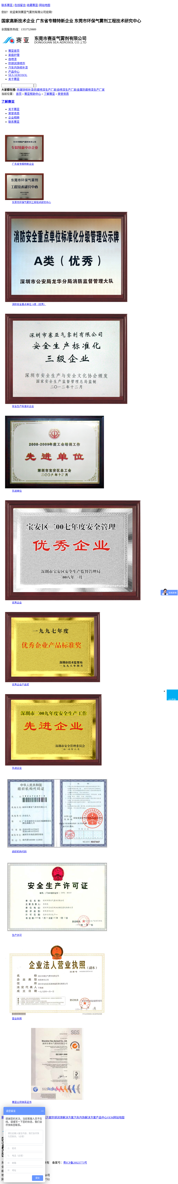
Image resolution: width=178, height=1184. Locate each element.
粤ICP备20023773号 (75, 1162)
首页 (19, 93)
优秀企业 (17, 602)
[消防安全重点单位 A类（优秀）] (66, 301)
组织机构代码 (19, 851)
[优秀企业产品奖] (52, 681)
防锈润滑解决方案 (62, 1117)
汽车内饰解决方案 (85, 1117)
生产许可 (17, 935)
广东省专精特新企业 (23, 164)
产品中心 (13, 71)
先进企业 (17, 768)
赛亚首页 (13, 50)
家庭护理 (13, 55)
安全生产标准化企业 (23, 406)
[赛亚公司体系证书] (57, 1099)
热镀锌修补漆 (25, 89)
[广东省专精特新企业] (24, 161)
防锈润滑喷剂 (16, 63)
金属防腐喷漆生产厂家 (91, 89)
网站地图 (44, 5)
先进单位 (17, 491)
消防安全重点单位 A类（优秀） (29, 304)
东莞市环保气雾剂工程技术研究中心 (31, 202)
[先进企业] (53, 765)
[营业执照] (57, 1015)
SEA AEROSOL (17, 75)
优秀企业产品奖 (20, 684)
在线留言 (20, 5)
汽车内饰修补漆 (18, 67)
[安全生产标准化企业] (66, 403)
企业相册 (13, 117)
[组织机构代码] (57, 848)
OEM (110, 1117)
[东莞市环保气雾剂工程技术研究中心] (24, 199)
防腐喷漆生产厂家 (45, 89)
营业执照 (17, 1018)
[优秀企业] (73, 599)
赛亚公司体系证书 (21, 1102)
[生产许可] (57, 932)
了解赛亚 (49, 93)
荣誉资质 (63, 93)
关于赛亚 (13, 79)
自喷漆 (12, 59)
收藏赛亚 (32, 5)
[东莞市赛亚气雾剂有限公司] (44, 43)
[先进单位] (54, 487)
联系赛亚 (7, 5)
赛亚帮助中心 (32, 93)
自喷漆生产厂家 (66, 89)
